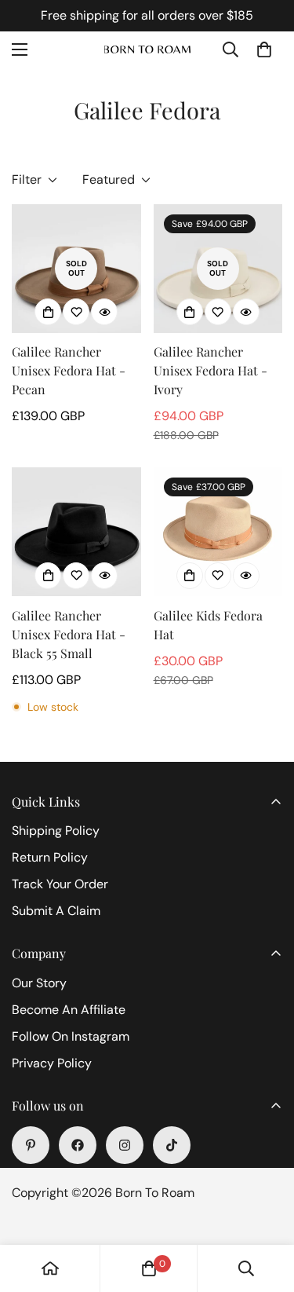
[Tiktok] (172, 1145)
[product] (50, 1268)
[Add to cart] (189, 575)
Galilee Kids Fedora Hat (208, 624)
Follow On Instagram (70, 1036)
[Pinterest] (30, 1145)
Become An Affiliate (68, 1009)
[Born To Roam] (147, 50)
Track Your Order (60, 884)
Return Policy (50, 857)
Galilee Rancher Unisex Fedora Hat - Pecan (68, 370)
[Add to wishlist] (76, 311)
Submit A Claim (56, 910)
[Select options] (47, 311)
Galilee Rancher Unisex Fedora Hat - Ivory (210, 370)
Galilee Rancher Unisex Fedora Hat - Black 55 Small (68, 634)
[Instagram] (124, 1145)
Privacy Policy (52, 1063)
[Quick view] (104, 311)
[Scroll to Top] (265, 1208)
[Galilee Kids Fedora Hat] (218, 531)
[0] (264, 49)
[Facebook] (77, 1145)
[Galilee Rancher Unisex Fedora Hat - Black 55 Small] (76, 531)
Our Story (39, 983)
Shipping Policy (56, 830)
